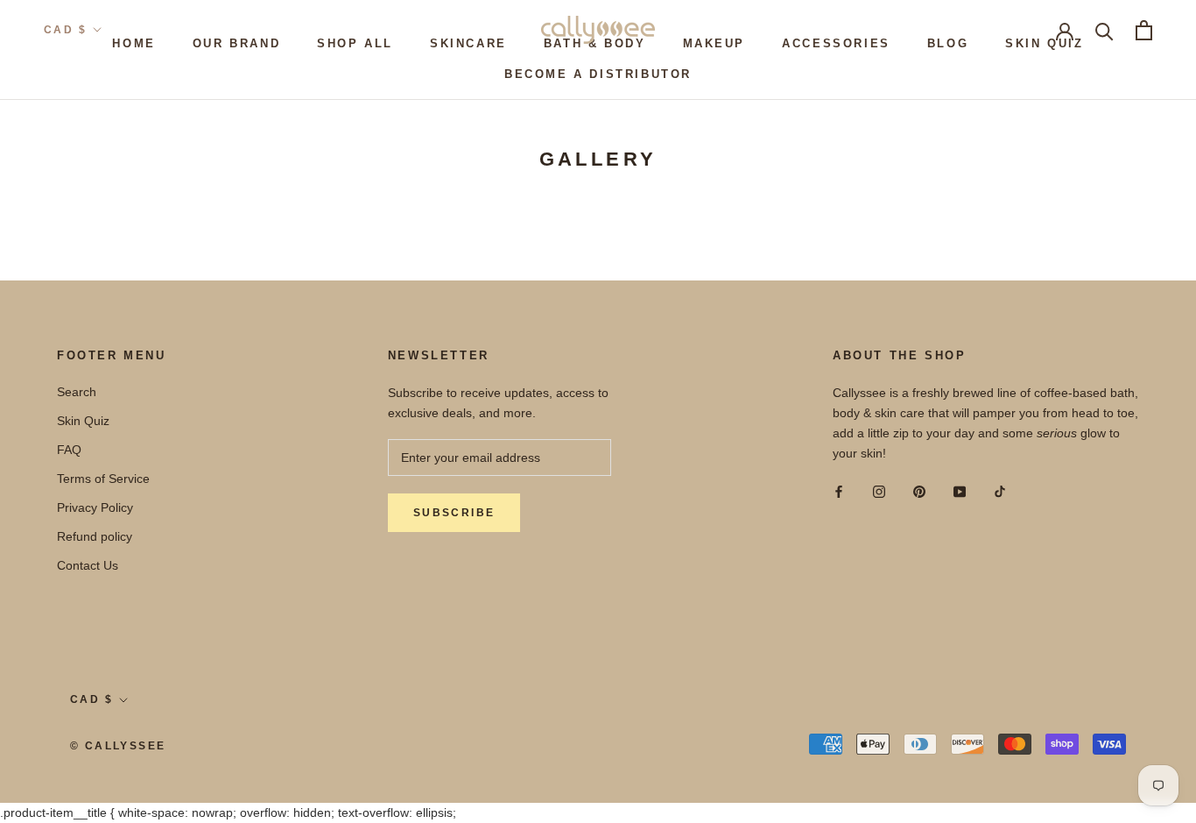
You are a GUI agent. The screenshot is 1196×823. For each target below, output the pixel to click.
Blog (947, 43)
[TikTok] (1000, 491)
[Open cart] (1144, 30)
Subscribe (454, 513)
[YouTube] (959, 491)
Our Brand (236, 43)
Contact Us (87, 565)
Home (133, 43)
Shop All (355, 43)
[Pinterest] (919, 491)
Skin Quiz (1044, 43)
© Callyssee (117, 746)
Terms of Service (103, 479)
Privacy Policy (95, 507)
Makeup (714, 43)
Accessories (836, 43)
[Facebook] (839, 491)
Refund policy (94, 536)
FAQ (69, 450)
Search (76, 392)
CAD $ (65, 30)
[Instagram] (879, 491)
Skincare (468, 43)
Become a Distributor (598, 74)
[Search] (1104, 30)
